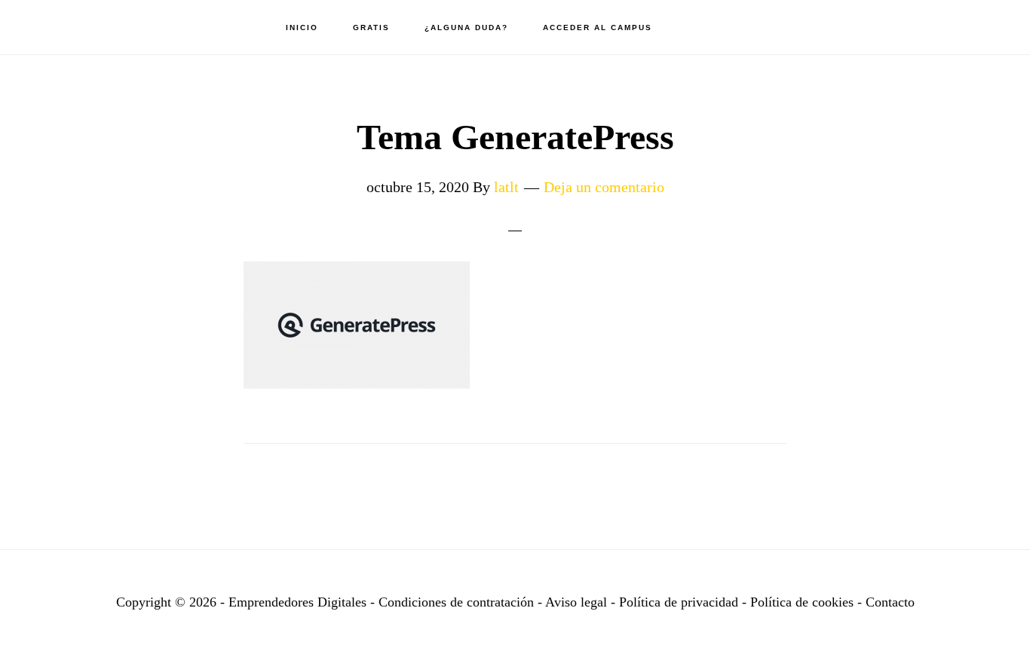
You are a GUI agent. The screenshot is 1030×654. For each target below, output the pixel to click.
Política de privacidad (680, 602)
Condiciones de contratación (458, 602)
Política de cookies (801, 602)
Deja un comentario (604, 187)
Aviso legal (576, 602)
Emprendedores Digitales (98, 26)
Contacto (890, 602)
